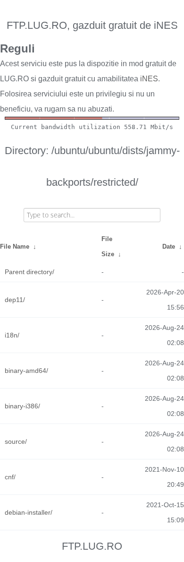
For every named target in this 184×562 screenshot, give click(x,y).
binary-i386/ (22, 406)
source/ (16, 441)
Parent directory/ (29, 272)
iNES (149, 79)
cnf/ (10, 477)
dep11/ (15, 299)
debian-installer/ (28, 512)
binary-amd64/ (26, 370)
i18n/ (12, 335)
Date (168, 246)
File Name (14, 246)
